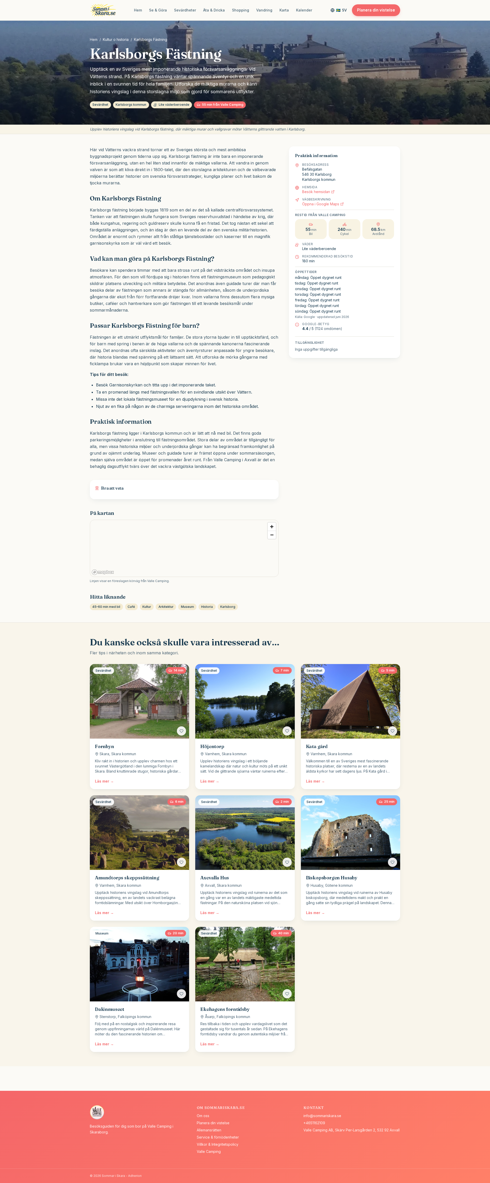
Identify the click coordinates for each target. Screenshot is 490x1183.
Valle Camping (209, 1151)
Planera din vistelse (376, 10)
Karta (284, 10)
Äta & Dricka (214, 10)
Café (131, 607)
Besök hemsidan (316, 192)
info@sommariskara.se (322, 1116)
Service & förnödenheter (218, 1137)
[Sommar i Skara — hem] (104, 10)
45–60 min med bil (106, 607)
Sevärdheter (185, 10)
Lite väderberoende (174, 105)
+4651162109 (314, 1123)
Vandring (264, 10)
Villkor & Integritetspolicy (217, 1144)
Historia (207, 607)
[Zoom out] (272, 535)
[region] (184, 548)
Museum (187, 607)
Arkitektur (166, 607)
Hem (138, 10)
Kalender (304, 10)
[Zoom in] (272, 527)
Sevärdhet (100, 105)
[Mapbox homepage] (103, 572)
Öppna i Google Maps (320, 204)
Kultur (146, 607)
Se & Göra (158, 10)
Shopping (240, 10)
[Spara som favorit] (181, 731)
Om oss (203, 1116)
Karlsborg (227, 607)
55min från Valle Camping (222, 105)
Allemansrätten (209, 1130)
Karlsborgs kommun (131, 105)
